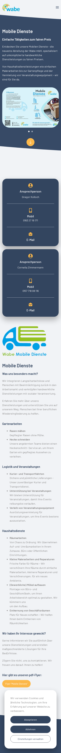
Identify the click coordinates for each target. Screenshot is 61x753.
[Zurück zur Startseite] (11, 7)
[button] (57, 7)
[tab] (29, 131)
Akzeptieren (30, 719)
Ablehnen (30, 729)
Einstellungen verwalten (30, 738)
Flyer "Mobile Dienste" (16, 683)
